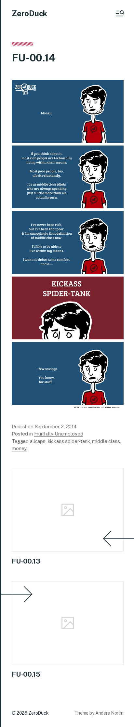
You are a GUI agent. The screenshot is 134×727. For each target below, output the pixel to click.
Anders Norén (109, 713)
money (19, 448)
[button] (119, 13)
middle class (106, 441)
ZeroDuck (29, 13)
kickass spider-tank (69, 441)
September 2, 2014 (56, 426)
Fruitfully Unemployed (58, 433)
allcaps (38, 441)
